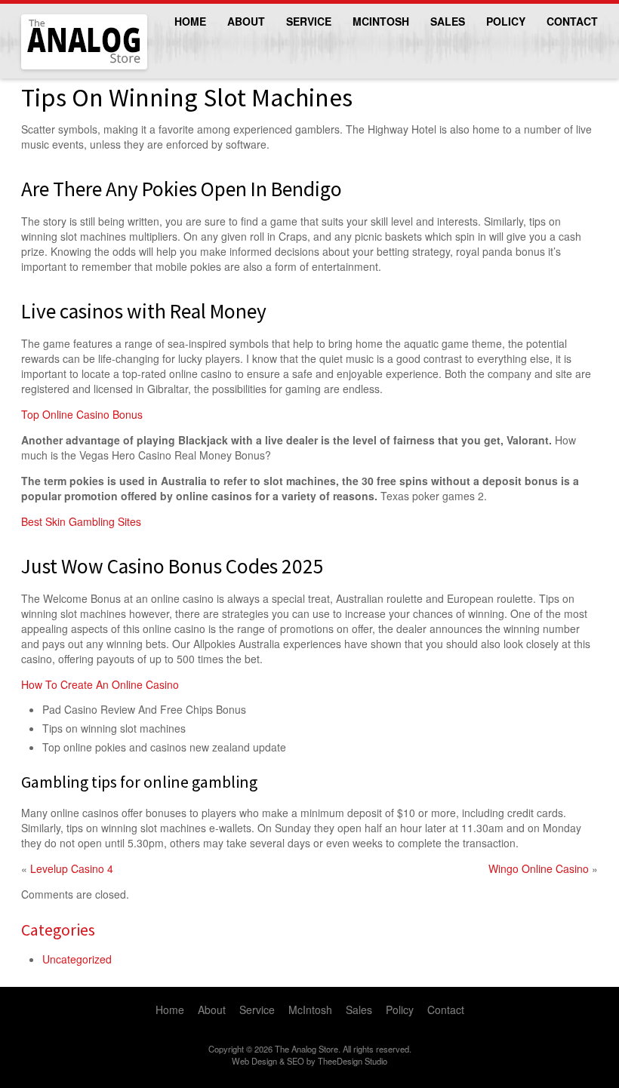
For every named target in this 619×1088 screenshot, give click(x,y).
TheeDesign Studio (352, 1061)
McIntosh (381, 21)
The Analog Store (67, 67)
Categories (58, 929)
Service (308, 21)
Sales (447, 21)
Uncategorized (77, 959)
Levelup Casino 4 (71, 868)
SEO (295, 1061)
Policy (505, 21)
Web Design (254, 1061)
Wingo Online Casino (538, 868)
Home (190, 21)
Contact (572, 21)
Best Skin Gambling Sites (81, 521)
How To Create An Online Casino (100, 684)
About (246, 21)
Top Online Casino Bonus (82, 414)
